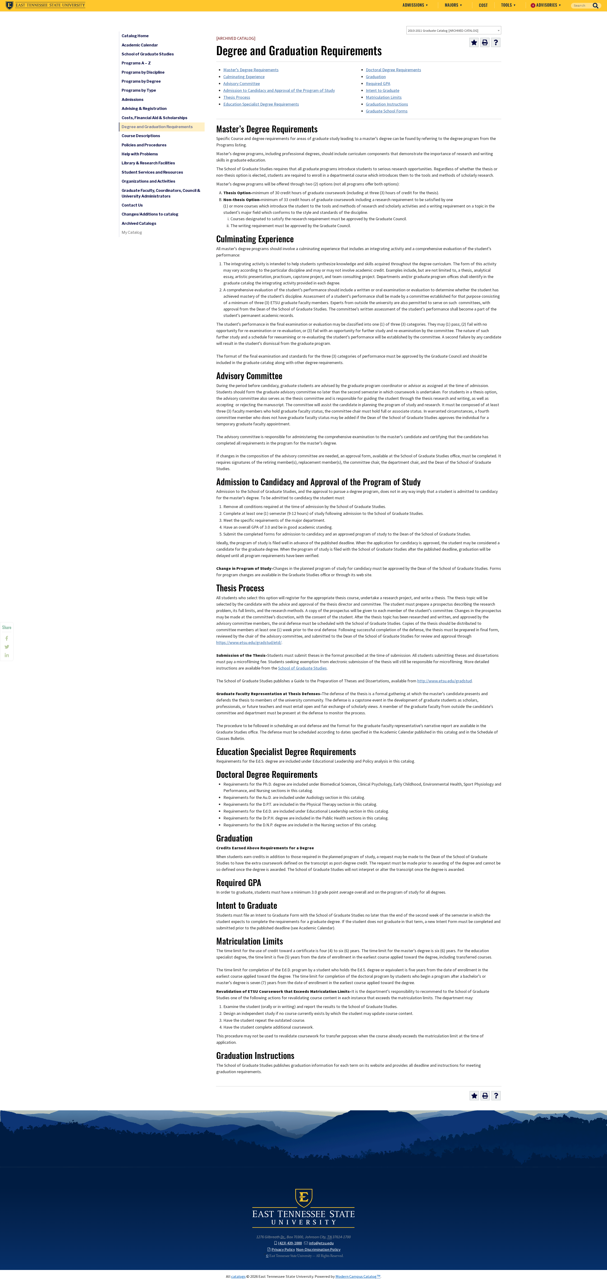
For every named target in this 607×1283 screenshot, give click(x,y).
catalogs (238, 1276)
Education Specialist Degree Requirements (261, 104)
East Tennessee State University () (45, 5)
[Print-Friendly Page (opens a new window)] (485, 42)
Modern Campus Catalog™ (358, 1276)
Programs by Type (139, 90)
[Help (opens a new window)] (496, 42)
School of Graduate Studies (148, 54)
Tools (507, 5)
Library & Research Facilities (148, 163)
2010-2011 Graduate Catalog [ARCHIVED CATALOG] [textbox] (443, 30)
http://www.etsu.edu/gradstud (444, 681)
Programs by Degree (141, 81)
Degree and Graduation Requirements (157, 127)
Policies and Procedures (144, 145)
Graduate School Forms (387, 111)
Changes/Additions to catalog (150, 214)
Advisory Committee (241, 83)
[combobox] (453, 30)
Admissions (414, 5)
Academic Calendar (140, 45)
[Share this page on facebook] (6, 638)
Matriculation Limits (384, 97)
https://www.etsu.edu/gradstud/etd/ (248, 642)
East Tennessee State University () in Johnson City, (303, 1208)
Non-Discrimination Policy (318, 1249)
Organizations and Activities (148, 181)
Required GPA (378, 83)
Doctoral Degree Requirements (393, 70)
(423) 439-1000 (290, 1243)
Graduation (376, 77)
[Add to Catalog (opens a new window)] (474, 42)
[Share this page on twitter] (6, 646)
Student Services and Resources (152, 172)
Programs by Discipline (143, 72)
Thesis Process (236, 97)
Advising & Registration (144, 108)
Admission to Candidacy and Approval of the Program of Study (279, 90)
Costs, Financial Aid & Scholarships (154, 118)
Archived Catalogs (139, 223)
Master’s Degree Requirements (251, 70)
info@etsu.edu (321, 1243)
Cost (483, 5)
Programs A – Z (136, 63)
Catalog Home (135, 36)
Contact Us (132, 205)
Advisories (545, 5)
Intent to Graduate (382, 90)
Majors (452, 5)
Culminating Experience (244, 77)
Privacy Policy (283, 1249)
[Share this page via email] (6, 655)
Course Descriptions (141, 136)
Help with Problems (140, 154)
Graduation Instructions (387, 104)
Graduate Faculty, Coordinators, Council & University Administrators (161, 193)
